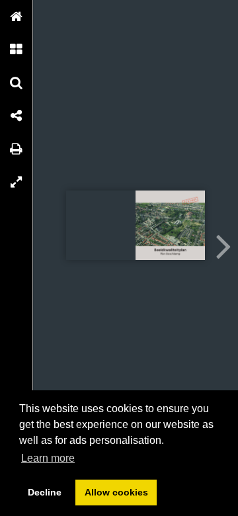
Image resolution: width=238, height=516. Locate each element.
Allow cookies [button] (116, 492)
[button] (16, 16)
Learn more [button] (48, 458)
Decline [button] (44, 492)
